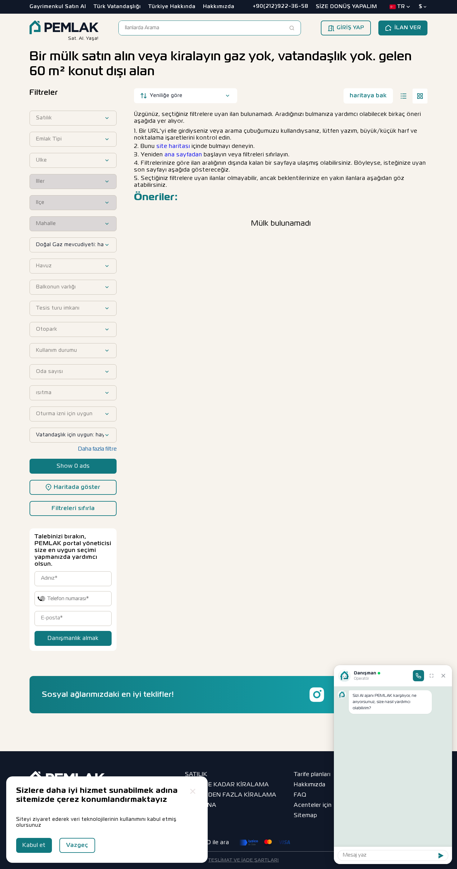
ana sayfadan (183, 154)
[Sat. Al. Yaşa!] (64, 28)
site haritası (173, 146)
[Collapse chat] (443, 675)
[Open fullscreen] (431, 675)
